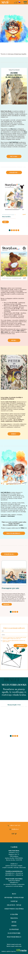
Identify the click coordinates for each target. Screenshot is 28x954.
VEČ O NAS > (14, 156)
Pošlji (21, 782)
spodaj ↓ (21, 525)
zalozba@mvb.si (9, 873)
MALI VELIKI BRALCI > (14, 533)
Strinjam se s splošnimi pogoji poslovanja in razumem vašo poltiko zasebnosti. (14, 641)
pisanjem (3, 516)
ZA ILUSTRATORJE (14, 933)
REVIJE (14, 922)
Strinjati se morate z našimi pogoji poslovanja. (12, 776)
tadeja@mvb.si (14, 882)
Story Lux (13, 129)
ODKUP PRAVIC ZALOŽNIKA (14, 909)
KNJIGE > (14, 434)
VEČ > (5, 222)
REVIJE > (14, 340)
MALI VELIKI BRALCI (14, 937)
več (19, 638)
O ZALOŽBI (14, 914)
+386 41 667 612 (14, 825)
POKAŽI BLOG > (9, 554)
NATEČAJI (14, 901)
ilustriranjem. (11, 516)
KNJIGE (14, 926)
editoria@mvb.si (9, 875)
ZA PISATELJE (14, 929)
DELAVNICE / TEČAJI (14, 905)
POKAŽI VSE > (14, 172)
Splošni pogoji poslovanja (14, 944)
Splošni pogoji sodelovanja (14, 946)
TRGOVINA (14, 918)
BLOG (14, 894)
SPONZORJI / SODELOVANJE (14, 897)
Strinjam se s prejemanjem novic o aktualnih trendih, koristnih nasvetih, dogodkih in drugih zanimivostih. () (14, 638)
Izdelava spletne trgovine (9, 951)
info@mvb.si (15, 829)
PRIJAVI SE (20, 645)
